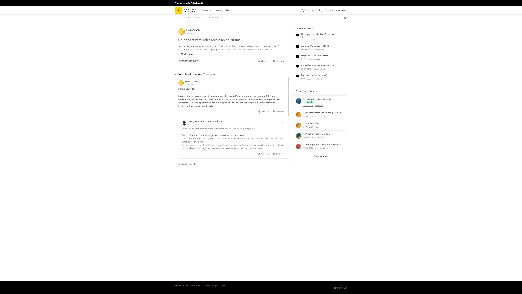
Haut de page (210, 285)
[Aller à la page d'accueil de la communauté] (186, 10)
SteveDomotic (318, 49)
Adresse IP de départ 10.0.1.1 (315, 46)
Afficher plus (187, 54)
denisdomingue (322, 148)
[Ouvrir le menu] (345, 18)
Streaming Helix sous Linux (317, 99)
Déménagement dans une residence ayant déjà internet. (322, 144)
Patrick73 (190, 30)
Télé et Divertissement (216, 18)
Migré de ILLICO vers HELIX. (315, 55)
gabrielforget (319, 69)
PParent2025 (320, 137)
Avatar (316, 40)
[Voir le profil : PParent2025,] (298, 136)
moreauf (319, 105)
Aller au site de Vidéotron (188, 2)
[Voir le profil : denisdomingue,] (298, 146)
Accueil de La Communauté (187, 285)
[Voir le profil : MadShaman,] (298, 114)
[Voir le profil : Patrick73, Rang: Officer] (181, 31)
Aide (223, 285)
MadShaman (321, 116)
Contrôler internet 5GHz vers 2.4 (317, 65)
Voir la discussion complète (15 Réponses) (196, 74)
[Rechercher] (320, 10)
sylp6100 (316, 59)
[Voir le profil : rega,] (298, 125)
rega (317, 127)
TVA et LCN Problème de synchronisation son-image (317, 134)
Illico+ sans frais (311, 123)
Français (201, 18)
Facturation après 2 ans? (314, 75)
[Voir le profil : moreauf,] (298, 101)
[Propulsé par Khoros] (340, 287)
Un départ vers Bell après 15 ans (317, 34)
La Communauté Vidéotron (185, 18)
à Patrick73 (217, 121)
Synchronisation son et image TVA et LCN (322, 112)
